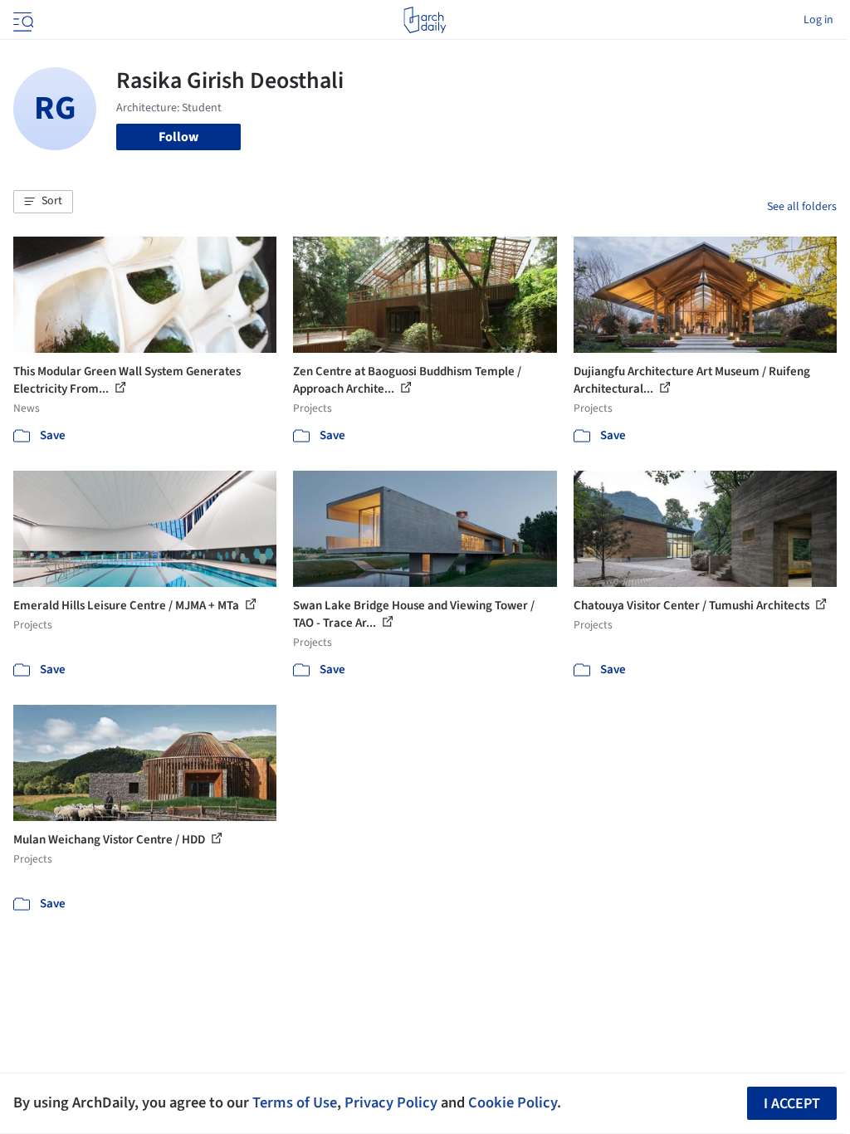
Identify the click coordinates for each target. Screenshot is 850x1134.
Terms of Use (294, 1102)
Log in (818, 20)
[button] (43, 201)
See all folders (802, 207)
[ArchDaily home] (424, 20)
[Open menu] (21, 20)
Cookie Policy (512, 1102)
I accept (792, 1103)
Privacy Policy (390, 1102)
